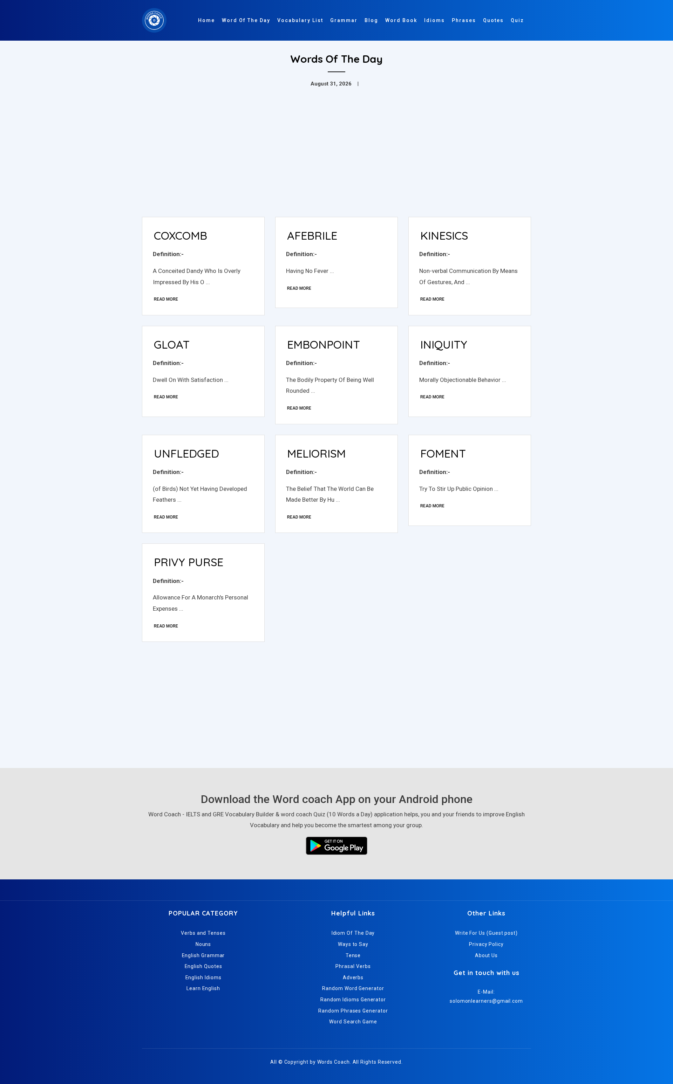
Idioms (434, 20)
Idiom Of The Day (353, 933)
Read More (166, 299)
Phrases (464, 20)
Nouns (203, 944)
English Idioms (203, 977)
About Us (486, 955)
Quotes (493, 20)
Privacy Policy (486, 944)
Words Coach (333, 1062)
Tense (353, 955)
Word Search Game (353, 1021)
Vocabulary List (300, 20)
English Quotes (203, 966)
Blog (371, 20)
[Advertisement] (336, 159)
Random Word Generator (353, 988)
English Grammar (203, 955)
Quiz (517, 20)
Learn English (203, 988)
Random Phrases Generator (353, 1011)
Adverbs (353, 977)
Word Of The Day (246, 20)
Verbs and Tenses (203, 933)
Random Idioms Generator (353, 999)
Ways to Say (353, 944)
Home (206, 20)
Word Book (401, 20)
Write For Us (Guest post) (486, 933)
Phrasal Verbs (353, 966)
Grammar (344, 20)
